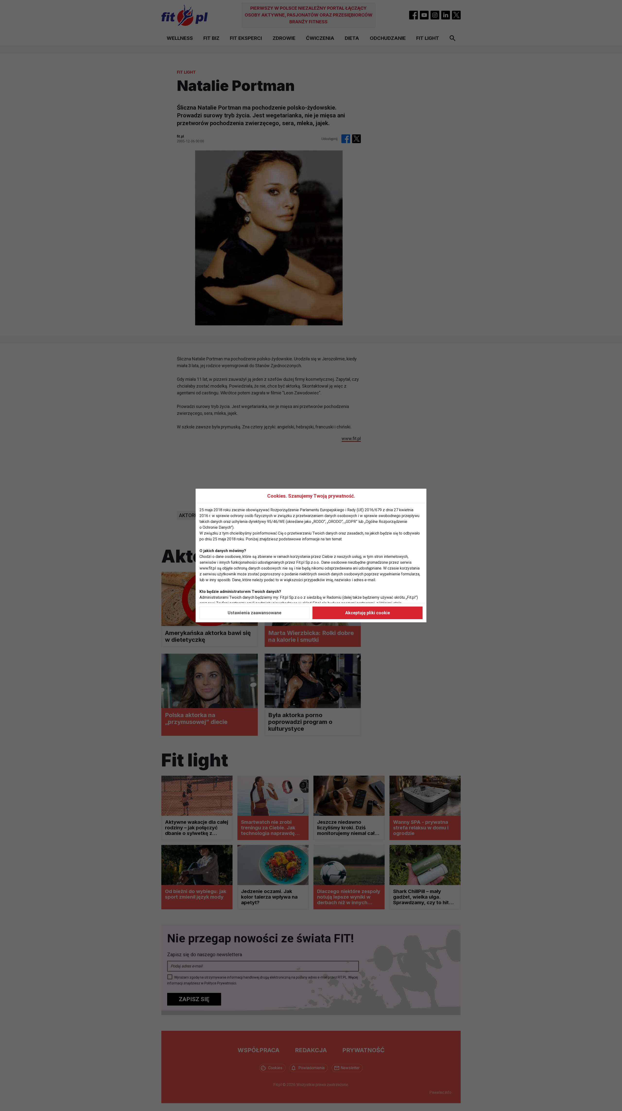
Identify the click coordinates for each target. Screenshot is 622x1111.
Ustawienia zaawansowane (254, 612)
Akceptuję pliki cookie (367, 612)
